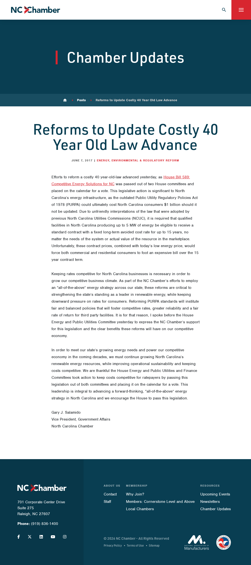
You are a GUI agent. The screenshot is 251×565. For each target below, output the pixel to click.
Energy (103, 160)
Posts (81, 100)
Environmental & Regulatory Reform (145, 160)
